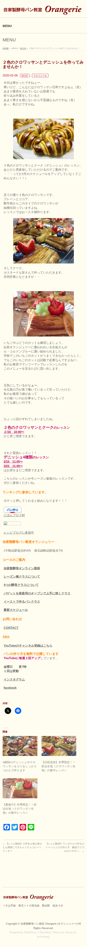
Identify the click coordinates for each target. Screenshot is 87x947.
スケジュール (40, 75)
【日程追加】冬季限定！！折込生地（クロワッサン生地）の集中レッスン (58, 766)
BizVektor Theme (50, 932)
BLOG (25, 75)
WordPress (30, 932)
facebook (10, 687)
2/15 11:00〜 (13, 461)
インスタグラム (14, 679)
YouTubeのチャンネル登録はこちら (28, 645)
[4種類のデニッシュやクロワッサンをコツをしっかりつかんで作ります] (20, 746)
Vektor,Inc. (71, 932)
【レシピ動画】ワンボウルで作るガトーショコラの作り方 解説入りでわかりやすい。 (65, 847)
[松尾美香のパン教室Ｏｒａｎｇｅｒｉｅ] (43, 11)
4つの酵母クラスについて (21, 584)
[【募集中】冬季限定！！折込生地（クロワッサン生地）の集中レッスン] (20, 788)
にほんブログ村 (14, 515)
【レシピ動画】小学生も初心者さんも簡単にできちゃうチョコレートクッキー (22, 847)
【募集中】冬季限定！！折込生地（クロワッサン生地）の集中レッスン (20, 808)
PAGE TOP (81, 915)
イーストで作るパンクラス (22, 601)
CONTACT (11, 627)
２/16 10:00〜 (14, 432)
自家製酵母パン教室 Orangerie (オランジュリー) (49, 923)
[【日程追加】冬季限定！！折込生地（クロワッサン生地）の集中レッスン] (58, 746)
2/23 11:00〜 (13, 466)
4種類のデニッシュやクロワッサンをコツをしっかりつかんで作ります (20, 766)
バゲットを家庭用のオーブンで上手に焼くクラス (37, 593)
